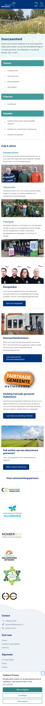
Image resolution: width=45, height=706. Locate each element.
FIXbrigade (8, 222)
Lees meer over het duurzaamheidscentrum (15, 358)
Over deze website (8, 660)
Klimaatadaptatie (13, 82)
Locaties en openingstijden (11, 644)
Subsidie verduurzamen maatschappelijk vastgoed (21, 122)
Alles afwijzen (22, 701)
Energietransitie (12, 71)
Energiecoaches (10, 152)
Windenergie (11, 104)
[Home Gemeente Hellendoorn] (8, 4)
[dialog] (22, 689)
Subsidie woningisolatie (15, 135)
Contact (4, 640)
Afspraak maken (11, 621)
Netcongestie (11, 87)
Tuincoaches (9, 187)
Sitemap (4, 667)
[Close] (42, 673)
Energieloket (10, 287)
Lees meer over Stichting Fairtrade (19, 416)
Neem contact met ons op (16, 467)
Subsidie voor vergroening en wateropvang (21, 129)
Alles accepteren (22, 690)
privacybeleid (8, 684)
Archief (4, 663)
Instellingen (22, 695)
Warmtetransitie (12, 76)
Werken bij (5, 648)
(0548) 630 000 (10, 628)
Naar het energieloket (14, 303)
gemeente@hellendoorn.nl (14, 625)
